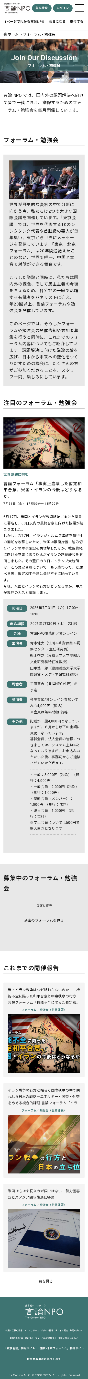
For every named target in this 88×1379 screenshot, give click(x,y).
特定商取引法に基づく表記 (44, 1359)
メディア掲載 (47, 1330)
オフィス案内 (61, 1330)
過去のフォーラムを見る (44, 920)
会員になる (57, 21)
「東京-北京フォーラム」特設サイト (60, 1348)
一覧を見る (44, 1281)
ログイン (63, 8)
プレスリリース (31, 1330)
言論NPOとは (16, 1338)
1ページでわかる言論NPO (24, 21)
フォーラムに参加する (45, 1338)
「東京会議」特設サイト (19, 1348)
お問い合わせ (76, 1330)
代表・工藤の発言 (13, 1330)
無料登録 (42, 8)
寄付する (76, 21)
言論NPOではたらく (68, 1338)
